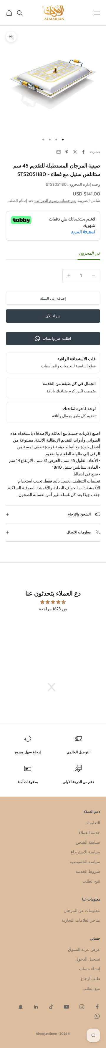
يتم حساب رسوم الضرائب (55, 200)
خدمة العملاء (89, 832)
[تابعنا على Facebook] (97, 1007)
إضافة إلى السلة (53, 298)
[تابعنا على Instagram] (82, 1007)
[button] (54, 687)
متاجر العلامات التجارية (81, 920)
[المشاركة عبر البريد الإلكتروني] (58, 152)
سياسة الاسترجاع (85, 852)
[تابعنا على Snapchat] (21, 1007)
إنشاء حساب (89, 968)
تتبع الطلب (91, 881)
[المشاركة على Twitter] (75, 152)
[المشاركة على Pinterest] (66, 152)
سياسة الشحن (88, 842)
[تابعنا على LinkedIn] (36, 1007)
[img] (53, 602)
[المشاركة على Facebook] (83, 152)
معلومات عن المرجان (82, 910)
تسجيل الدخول (87, 959)
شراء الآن (53, 316)
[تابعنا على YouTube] (66, 1007)
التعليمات (92, 822)
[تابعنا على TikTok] (51, 1007)
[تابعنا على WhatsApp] (97, 1016)
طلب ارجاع (90, 978)
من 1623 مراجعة (53, 608)
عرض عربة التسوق (84, 949)
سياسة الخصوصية (85, 861)
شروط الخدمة (88, 871)
